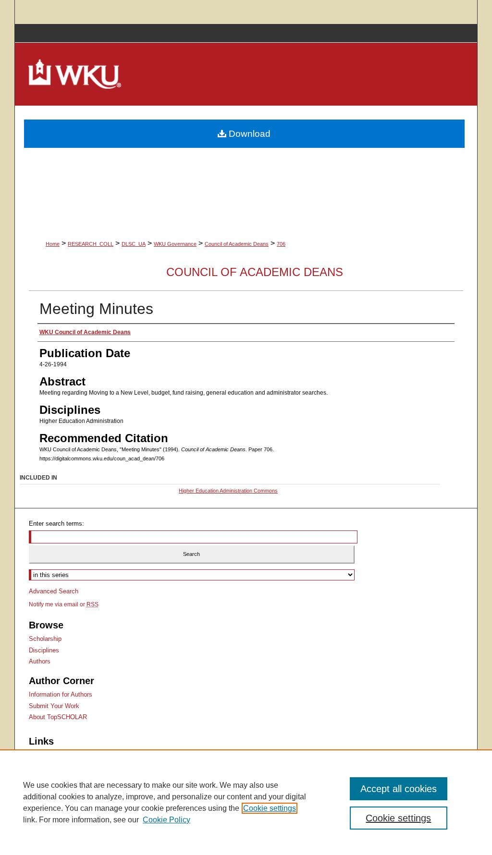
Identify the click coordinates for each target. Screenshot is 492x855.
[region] (246, 802)
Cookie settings (269, 808)
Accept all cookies (398, 788)
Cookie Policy (166, 820)
